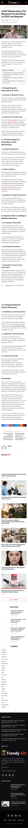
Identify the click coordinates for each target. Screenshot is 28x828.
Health (2, 670)
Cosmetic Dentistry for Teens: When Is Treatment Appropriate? (18, 621)
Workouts (3, 707)
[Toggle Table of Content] (23, 70)
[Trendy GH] (14, 2)
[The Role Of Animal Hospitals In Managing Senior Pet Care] (14, 487)
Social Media (4, 693)
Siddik (7, 20)
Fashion (3, 666)
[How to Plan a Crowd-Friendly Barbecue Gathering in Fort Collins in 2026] (14, 535)
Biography (3, 652)
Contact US (21, 820)
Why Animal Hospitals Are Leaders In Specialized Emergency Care (17, 612)
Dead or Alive (4, 659)
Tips (2, 698)
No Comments (6, 22)
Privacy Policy (12, 820)
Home (2, 672)
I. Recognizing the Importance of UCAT (13, 72)
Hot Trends (4, 675)
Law (2, 677)
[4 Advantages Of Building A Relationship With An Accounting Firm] (14, 464)
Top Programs (4, 700)
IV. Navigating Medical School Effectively (14, 81)
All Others (3, 649)
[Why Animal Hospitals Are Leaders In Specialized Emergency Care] (5, 612)
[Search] (26, 2)
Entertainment (4, 663)
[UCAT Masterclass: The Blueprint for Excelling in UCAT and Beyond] (14, 32)
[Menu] (2, 2)
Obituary (3, 688)
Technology (4, 695)
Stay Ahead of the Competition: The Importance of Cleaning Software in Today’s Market (20, 436)
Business (3, 654)
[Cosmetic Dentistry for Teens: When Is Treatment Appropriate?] (5, 621)
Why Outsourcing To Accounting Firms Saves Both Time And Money (12, 591)
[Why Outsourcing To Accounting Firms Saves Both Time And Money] (14, 581)
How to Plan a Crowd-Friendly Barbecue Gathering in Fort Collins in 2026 (13, 545)
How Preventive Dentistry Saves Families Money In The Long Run (18, 795)
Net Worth (3, 684)
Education (3, 661)
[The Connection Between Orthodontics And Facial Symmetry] (14, 558)
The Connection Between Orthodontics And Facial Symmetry (13, 568)
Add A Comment (14, 599)
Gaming (3, 668)
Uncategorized (5, 704)
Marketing (3, 682)
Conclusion (6, 82)
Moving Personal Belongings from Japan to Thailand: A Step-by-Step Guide (18, 629)
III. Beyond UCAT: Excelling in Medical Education (13, 78)
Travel (2, 702)
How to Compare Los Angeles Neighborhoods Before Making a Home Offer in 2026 (13, 521)
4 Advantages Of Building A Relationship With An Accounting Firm (13, 475)
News (2, 686)
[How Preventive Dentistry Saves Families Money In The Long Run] (5, 795)
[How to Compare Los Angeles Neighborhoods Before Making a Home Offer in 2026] (14, 510)
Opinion (3, 691)
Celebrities (4, 656)
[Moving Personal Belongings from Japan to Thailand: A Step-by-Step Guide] (5, 630)
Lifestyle (3, 679)
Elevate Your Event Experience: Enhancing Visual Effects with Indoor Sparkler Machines (8, 436)
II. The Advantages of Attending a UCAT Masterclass (13, 75)
